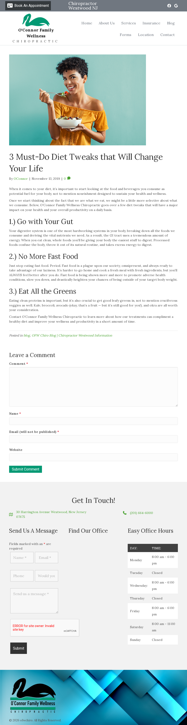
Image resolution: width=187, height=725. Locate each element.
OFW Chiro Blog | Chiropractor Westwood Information (72, 335)
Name (15, 413)
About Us (107, 23)
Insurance (151, 23)
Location (146, 34)
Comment (18, 364)
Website (15, 450)
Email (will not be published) (34, 432)
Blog (171, 23)
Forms (125, 34)
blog (26, 335)
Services (128, 23)
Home (86, 23)
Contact (167, 34)
